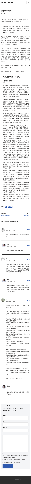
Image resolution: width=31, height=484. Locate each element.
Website (5, 427)
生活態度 (10, 206)
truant (7, 228)
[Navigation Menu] (28, 2)
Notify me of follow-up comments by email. (14, 459)
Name (4, 415)
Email (4, 421)
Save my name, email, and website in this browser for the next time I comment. (15, 456)
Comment (5, 434)
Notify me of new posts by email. (12, 462)
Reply (28, 229)
